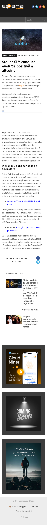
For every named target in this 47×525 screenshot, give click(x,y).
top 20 (22, 85)
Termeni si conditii (24, 511)
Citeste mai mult (22, 292)
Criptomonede (9, 55)
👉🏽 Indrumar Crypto (17, 506)
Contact (34, 506)
